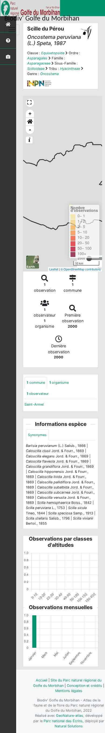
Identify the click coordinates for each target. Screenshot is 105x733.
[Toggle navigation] (11, 29)
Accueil (41, 680)
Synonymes (37, 435)
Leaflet (53, 269)
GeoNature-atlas (69, 716)
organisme (59, 383)
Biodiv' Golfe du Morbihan (41, 18)
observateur (38, 394)
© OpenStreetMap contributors (81, 269)
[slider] (89, 258)
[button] (30, 122)
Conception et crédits (84, 686)
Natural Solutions (69, 726)
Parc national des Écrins (63, 721)
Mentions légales (68, 691)
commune (36, 383)
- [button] (30, 130)
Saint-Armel (34, 404)
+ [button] (30, 113)
